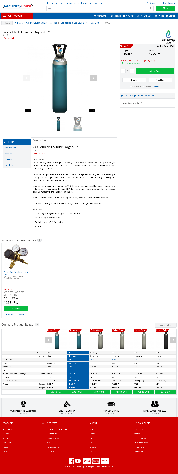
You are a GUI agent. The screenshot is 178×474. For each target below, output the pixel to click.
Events (92, 443)
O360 (48, 360)
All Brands (6, 438)
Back (7, 23)
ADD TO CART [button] (16, 308)
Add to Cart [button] (154, 71)
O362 (70, 360)
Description (9, 142)
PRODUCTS (8, 423)
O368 (136, 360)
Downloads (9, 165)
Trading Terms (139, 451)
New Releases (132, 15)
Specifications (10, 147)
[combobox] (147, 103)
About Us (93, 429)
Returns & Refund (53, 451)
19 (37, 324)
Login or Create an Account (57, 429)
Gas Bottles (96, 23)
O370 (158, 360)
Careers (93, 438)
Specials (117, 15)
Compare (8, 153)
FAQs (92, 451)
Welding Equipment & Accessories (41, 23)
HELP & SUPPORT (142, 423)
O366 (114, 360)
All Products (7, 429)
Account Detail (52, 434)
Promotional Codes (141, 438)
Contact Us (138, 434)
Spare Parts (7, 451)
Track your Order (53, 438)
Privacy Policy (139, 447)
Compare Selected (166, 325)
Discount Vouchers (141, 443)
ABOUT (93, 423)
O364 (92, 360)
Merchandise (103, 15)
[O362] (59, 78)
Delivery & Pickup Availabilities (138, 95)
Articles (160, 15)
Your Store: (54, 3)
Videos (5, 447)
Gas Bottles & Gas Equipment (74, 23)
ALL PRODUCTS (15, 15)
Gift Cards (148, 15)
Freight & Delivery (53, 447)
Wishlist (49, 443)
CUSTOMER (51, 423)
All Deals (6, 434)
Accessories (9, 159)
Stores (172, 15)
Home (20, 23)
